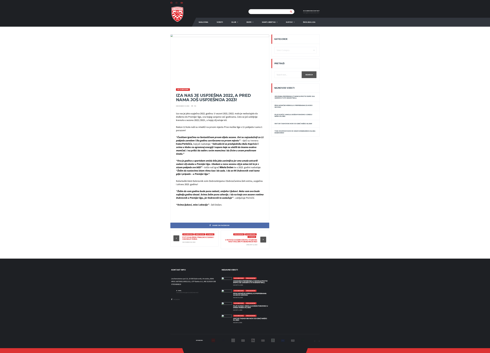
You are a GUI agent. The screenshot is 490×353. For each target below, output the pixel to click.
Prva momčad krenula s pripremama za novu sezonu (293, 106)
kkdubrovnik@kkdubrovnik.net (187, 292)
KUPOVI (289, 22)
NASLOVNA (203, 22)
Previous (314, 341)
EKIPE (249, 22)
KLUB (233, 22)
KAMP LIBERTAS (268, 22)
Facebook (176, 299)
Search (309, 75)
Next (319, 341)
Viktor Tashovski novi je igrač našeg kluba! (293, 124)
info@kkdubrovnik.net (311, 13)
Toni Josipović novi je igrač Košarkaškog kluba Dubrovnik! (294, 132)
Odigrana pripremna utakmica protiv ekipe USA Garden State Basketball (294, 97)
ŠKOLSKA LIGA (309, 22)
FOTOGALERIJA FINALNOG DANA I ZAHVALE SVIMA (198, 238)
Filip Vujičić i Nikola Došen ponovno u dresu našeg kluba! (293, 115)
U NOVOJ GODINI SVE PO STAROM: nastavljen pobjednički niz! (241, 241)
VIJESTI (220, 22)
